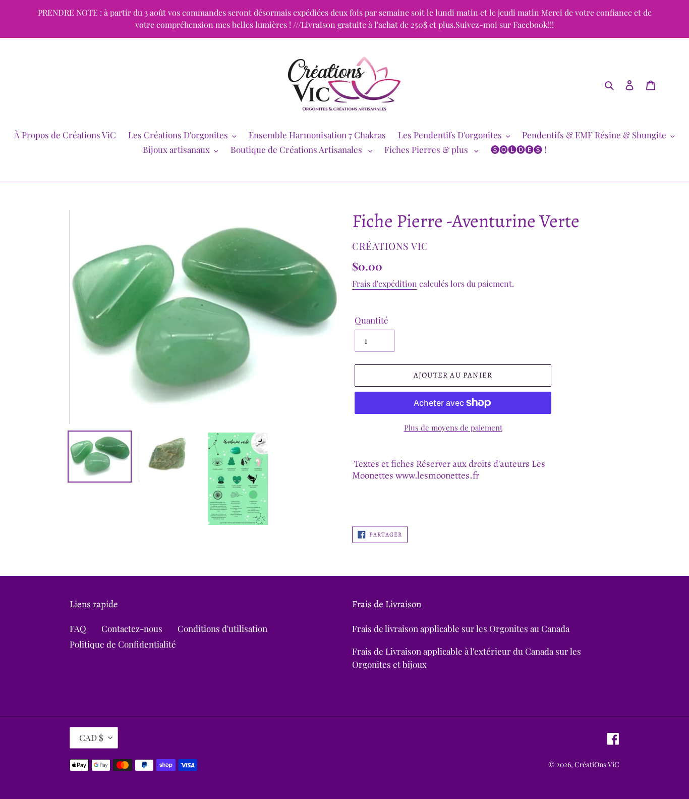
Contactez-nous (131, 628)
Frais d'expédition (384, 283)
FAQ (78, 628)
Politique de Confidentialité (123, 644)
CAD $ (91, 737)
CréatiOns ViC (597, 764)
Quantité (371, 320)
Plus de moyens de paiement (453, 427)
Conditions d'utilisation (222, 628)
